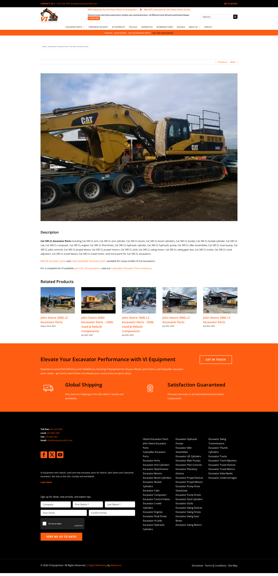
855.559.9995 (56, 429)
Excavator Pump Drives (188, 494)
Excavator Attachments (155, 469)
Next (232, 62)
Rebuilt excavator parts (53, 261)
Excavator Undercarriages (223, 477)
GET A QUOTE (230, 3)
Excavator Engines (153, 512)
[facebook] (44, 454)
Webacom (116, 565)
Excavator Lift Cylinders (188, 456)
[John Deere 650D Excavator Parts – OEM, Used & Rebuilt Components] (98, 288)
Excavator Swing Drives (188, 512)
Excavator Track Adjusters (223, 460)
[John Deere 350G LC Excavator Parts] (179, 288)
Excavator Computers (155, 494)
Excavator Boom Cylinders (157, 477)
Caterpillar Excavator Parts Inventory (131, 268)
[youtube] (60, 454)
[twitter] (52, 454)
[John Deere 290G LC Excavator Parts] (220, 288)
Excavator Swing (217, 439)
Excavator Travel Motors (222, 469)
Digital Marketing (97, 565)
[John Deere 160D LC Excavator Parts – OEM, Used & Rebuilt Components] (139, 288)
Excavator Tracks (218, 456)
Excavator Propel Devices (189, 477)
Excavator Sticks (184, 503)
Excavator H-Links (152, 520)
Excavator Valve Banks (221, 473)
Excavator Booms (152, 473)
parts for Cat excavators (87, 268)
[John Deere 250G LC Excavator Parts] (58, 288)
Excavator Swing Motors (189, 524)
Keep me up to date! (61, 536)
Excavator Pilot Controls (189, 464)
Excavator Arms (151, 460)
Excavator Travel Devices (222, 464)
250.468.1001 (51, 436)
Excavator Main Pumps (188, 460)
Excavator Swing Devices (189, 507)
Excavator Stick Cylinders (189, 499)
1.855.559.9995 (63, 3)
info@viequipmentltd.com (84, 3)
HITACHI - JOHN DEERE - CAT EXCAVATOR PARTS (128, 33)
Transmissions (216, 443)
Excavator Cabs (151, 490)
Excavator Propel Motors (189, 482)
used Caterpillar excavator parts (88, 261)
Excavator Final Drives (155, 516)
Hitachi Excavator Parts (155, 439)
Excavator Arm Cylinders (156, 464)
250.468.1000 (53, 433)
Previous (222, 62)
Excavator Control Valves (156, 499)
